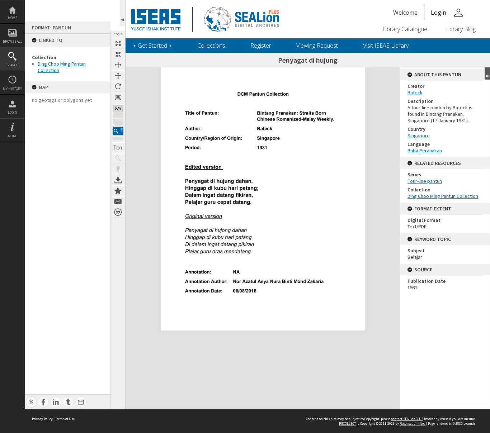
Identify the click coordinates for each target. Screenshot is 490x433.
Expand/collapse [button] (487, 73)
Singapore (418, 135)
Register (260, 45)
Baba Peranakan (424, 150)
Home (12, 17)
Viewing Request (317, 45)
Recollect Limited (412, 423)
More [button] (12, 136)
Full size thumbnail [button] (118, 43)
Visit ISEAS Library (386, 45)
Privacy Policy (42, 419)
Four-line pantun (424, 181)
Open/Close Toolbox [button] (122, 13)
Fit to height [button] (118, 75)
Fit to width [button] (118, 65)
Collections (211, 45)
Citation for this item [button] (118, 212)
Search (12, 65)
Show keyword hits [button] (118, 158)
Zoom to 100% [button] (118, 97)
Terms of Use (65, 419)
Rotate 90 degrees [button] (118, 86)
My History (12, 88)
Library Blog (460, 29)
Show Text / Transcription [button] (118, 147)
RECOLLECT (347, 423)
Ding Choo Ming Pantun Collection (442, 196)
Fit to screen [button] (118, 54)
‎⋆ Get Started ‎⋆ (152, 45)
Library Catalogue (404, 29)
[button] (118, 131)
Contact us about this (118, 201)
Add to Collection (118, 190)
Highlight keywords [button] (118, 169)
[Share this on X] (31, 398)
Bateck (415, 92)
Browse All (12, 41)
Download (118, 180)
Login (12, 112)
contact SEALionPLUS (407, 419)
